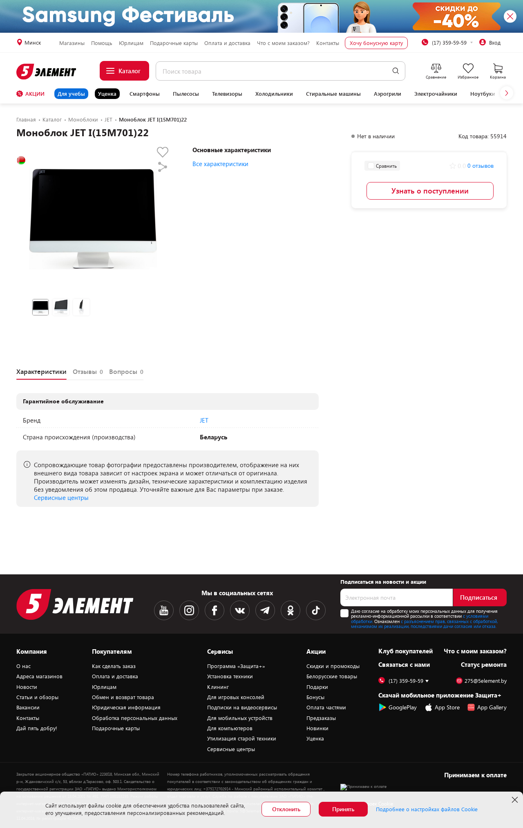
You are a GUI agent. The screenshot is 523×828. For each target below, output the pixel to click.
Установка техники (230, 676)
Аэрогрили (387, 93)
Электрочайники (435, 93)
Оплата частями (326, 707)
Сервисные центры (61, 497)
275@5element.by (486, 680)
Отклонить (286, 809)
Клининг (218, 687)
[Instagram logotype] (189, 610)
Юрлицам (131, 43)
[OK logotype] (290, 610)
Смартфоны (145, 93)
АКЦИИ (35, 93)
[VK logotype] (240, 610)
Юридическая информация (126, 707)
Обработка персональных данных (134, 718)
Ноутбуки (482, 93)
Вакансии (28, 707)
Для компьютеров (230, 728)
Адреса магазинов (39, 676)
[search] (396, 71)
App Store (447, 707)
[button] (506, 92)
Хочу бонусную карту (376, 43)
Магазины (72, 43)
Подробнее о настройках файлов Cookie (427, 809)
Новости (26, 687)
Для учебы (71, 93)
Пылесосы (186, 93)
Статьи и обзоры (37, 697)
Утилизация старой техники (241, 738)
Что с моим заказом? (283, 43)
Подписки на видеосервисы (242, 707)
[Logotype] (46, 71)
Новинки (317, 728)
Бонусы (315, 697)
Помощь (101, 43)
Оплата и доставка (227, 43)
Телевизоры (227, 93)
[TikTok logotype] (316, 610)
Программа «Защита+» (236, 666)
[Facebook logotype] (214, 610)
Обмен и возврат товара (123, 697)
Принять (343, 809)
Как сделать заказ (114, 666)
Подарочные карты (174, 43)
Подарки (317, 687)
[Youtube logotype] (164, 610)
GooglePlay (403, 707)
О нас (23, 666)
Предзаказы (321, 718)
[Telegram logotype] (265, 610)
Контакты (327, 43)
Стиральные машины (333, 93)
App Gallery (492, 707)
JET (204, 420)
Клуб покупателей (405, 651)
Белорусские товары (331, 676)
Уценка (107, 93)
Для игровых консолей (235, 697)
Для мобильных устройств (240, 718)
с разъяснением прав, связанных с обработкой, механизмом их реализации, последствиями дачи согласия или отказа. (424, 624)
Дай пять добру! (36, 728)
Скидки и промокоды (333, 666)
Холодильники (274, 93)
